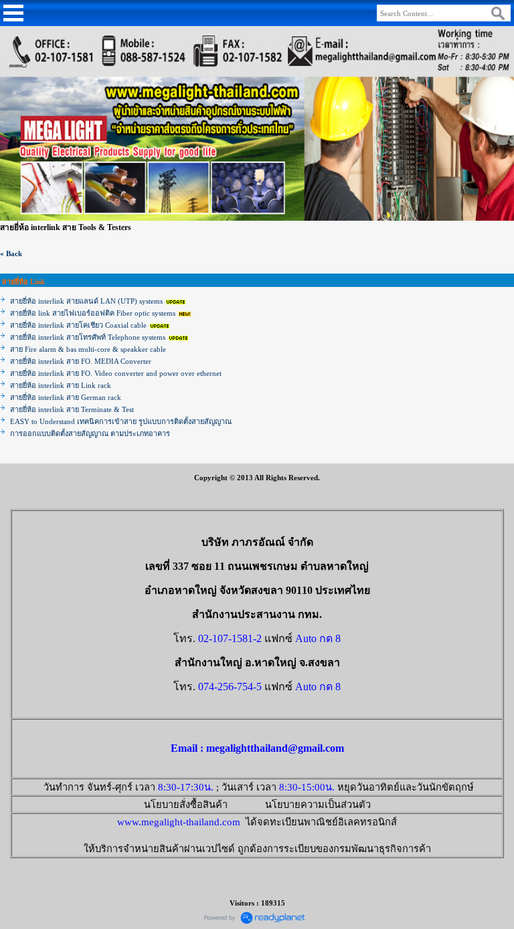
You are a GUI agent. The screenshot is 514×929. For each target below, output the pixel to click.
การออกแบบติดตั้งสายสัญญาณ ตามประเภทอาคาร (90, 433)
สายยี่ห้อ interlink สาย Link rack (60, 385)
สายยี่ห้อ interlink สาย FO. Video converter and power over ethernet (116, 373)
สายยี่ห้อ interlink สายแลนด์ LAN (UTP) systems (87, 301)
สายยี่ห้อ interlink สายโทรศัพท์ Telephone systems (88, 337)
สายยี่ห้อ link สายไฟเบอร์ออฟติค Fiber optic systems (92, 313)
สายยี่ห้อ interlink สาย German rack (65, 397)
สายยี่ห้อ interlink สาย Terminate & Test (72, 409)
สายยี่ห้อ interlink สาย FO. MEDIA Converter (80, 361)
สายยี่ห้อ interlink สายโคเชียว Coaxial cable (78, 325)
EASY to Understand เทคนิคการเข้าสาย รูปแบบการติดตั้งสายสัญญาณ (121, 421)
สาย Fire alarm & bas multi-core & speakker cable (88, 349)
